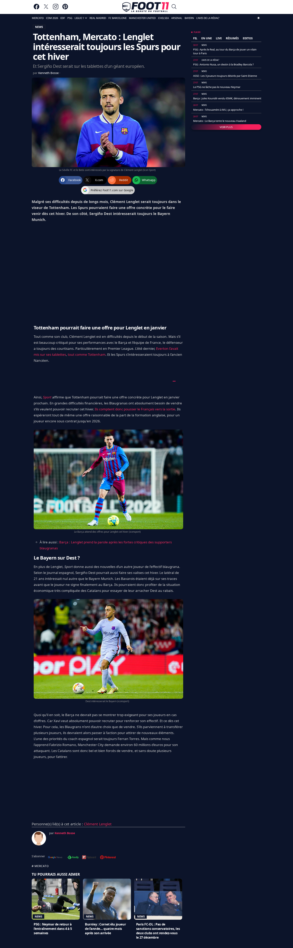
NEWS (39, 27)
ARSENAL (176, 18)
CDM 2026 (52, 18)
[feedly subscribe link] (73, 857)
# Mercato (40, 866)
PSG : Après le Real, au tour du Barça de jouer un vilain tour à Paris (225, 51)
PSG (69, 18)
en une (206, 38)
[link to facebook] (36, 8)
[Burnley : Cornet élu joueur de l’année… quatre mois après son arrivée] (107, 899)
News (38, 916)
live (219, 38)
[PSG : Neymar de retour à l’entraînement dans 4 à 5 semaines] (56, 899)
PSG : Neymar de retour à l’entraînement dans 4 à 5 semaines (53, 928)
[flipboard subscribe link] (89, 857)
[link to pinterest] (65, 8)
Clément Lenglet (98, 824)
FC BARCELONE (117, 18)
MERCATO (38, 18)
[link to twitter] (46, 8)
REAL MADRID (97, 18)
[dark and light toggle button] (258, 18)
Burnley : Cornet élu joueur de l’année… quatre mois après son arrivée (105, 928)
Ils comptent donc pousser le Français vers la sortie (135, 409)
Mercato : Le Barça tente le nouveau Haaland (219, 121)
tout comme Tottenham (86, 354)
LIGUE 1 (79, 18)
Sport (47, 397)
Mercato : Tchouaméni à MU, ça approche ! (218, 109)
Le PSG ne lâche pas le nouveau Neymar (216, 87)
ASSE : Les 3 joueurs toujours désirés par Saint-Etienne (225, 76)
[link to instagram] (55, 8)
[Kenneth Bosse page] (39, 838)
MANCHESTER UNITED (142, 18)
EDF (62, 18)
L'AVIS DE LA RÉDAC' (208, 18)
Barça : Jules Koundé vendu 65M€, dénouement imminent (227, 98)
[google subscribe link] (55, 857)
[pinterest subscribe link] (108, 857)
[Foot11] (145, 7)
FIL (195, 38)
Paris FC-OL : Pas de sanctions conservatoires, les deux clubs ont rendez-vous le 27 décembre (158, 931)
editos (248, 38)
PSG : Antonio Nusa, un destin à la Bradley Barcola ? (223, 64)
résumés (232, 38)
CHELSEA (163, 18)
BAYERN (189, 18)
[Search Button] (174, 7)
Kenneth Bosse (48, 73)
